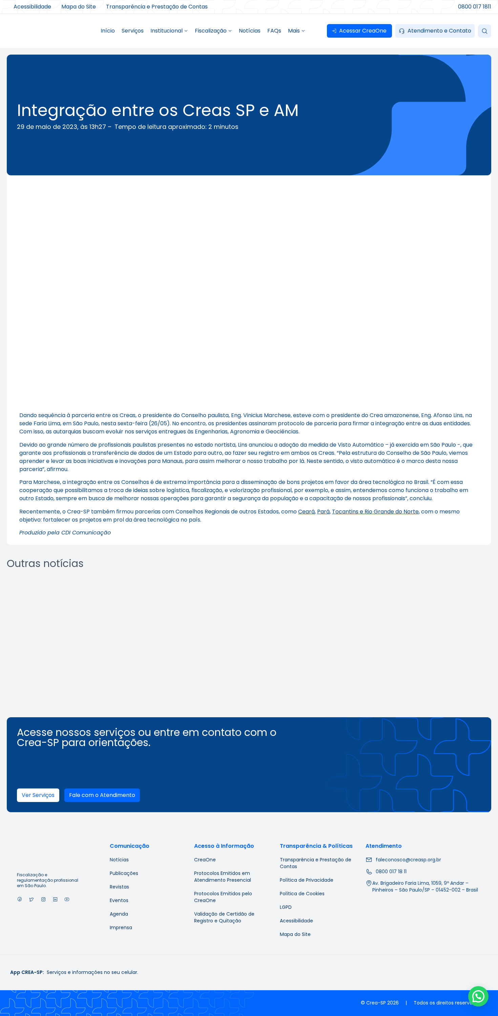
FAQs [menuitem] (274, 31)
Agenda (119, 914)
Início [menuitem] (108, 31)
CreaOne (205, 859)
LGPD (286, 907)
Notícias (119, 859)
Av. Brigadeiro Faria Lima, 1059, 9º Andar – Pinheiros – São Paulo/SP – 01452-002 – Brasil (425, 886)
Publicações (124, 873)
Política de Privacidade (306, 880)
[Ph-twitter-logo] (31, 899)
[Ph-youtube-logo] (66, 899)
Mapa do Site (295, 934)
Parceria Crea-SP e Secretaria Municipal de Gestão (430, 659)
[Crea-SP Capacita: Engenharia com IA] (188, 614)
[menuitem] (169, 31)
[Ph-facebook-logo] (19, 899)
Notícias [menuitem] (250, 31)
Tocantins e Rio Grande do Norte (375, 511)
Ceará (306, 511)
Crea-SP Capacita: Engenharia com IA (186, 659)
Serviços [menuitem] (133, 31)
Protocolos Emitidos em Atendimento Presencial (222, 876)
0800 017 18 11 (391, 871)
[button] (478, 996)
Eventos (119, 900)
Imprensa (121, 927)
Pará (323, 511)
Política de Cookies (302, 893)
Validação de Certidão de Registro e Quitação (224, 917)
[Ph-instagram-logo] (43, 899)
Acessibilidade (296, 920)
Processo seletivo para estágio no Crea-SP (63, 659)
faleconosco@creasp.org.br (408, 859)
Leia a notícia (64, 686)
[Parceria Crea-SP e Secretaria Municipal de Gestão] (433, 614)
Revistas (119, 886)
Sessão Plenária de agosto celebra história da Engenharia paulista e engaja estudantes (309, 663)
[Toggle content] (484, 31)
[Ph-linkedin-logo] (55, 899)
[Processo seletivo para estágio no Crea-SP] (65, 614)
